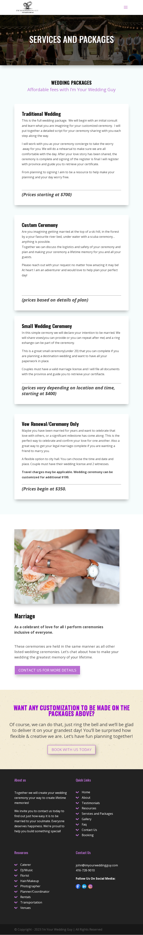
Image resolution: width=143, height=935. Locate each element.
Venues (25, 908)
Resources (89, 808)
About (86, 798)
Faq (84, 824)
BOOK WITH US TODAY (71, 749)
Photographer (30, 886)
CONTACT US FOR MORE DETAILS (47, 670)
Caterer (25, 865)
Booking (88, 835)
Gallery (86, 819)
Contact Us (89, 830)
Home (86, 792)
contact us (45, 811)
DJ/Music (26, 870)
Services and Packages (97, 814)
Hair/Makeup (29, 881)
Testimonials (91, 803)
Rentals (25, 897)
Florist (24, 875)
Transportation (31, 902)
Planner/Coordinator (35, 891)
